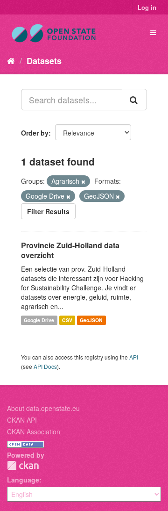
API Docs (45, 366)
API (133, 357)
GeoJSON (91, 320)
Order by (35, 132)
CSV (67, 320)
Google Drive (39, 320)
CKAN (23, 465)
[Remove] (83, 181)
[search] (134, 99)
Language (23, 479)
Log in (147, 7)
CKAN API (22, 420)
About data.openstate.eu (43, 408)
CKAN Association (33, 431)
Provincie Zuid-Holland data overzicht (70, 250)
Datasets (44, 61)
